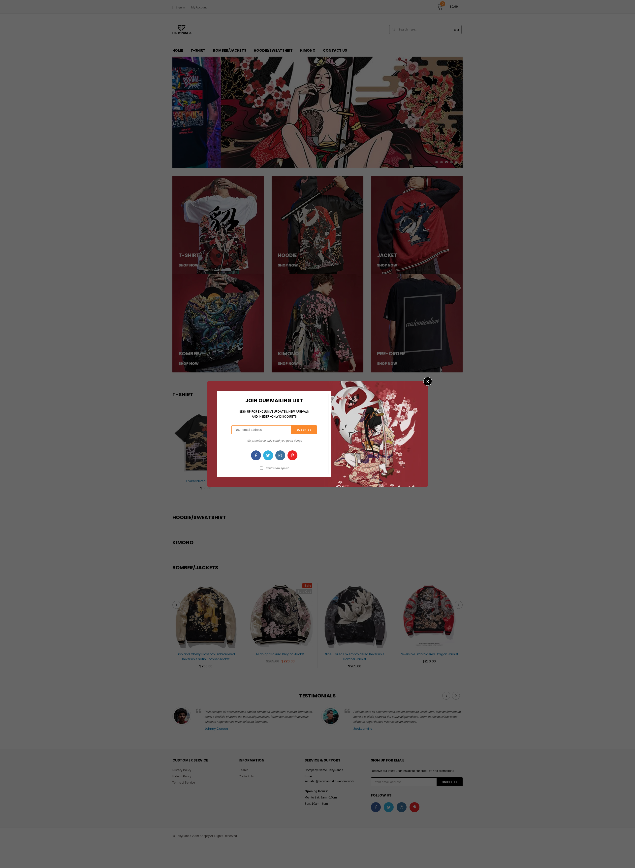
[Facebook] (256, 455)
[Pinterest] (292, 455)
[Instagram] (280, 455)
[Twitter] (268, 455)
